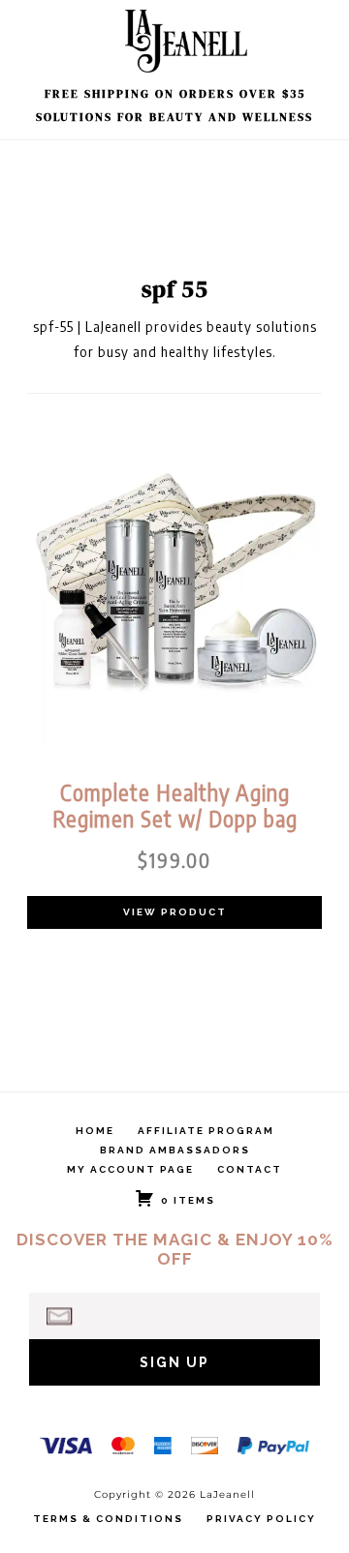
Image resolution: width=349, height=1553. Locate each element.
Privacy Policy (261, 1518)
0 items (188, 1200)
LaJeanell (189, 41)
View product (175, 912)
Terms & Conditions (108, 1518)
